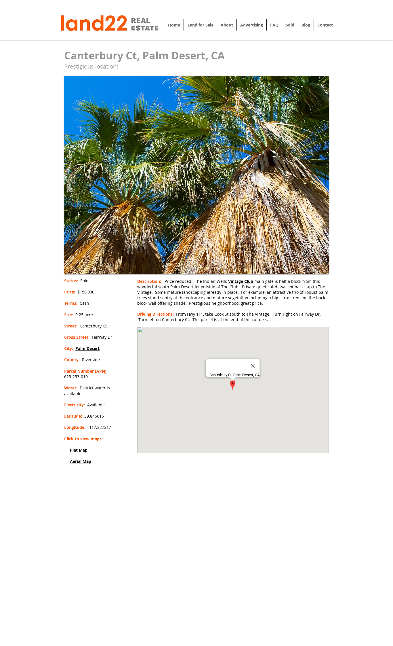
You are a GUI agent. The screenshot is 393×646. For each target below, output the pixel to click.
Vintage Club (240, 281)
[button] (196, 175)
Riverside (91, 359)
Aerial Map (80, 461)
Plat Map (78, 450)
